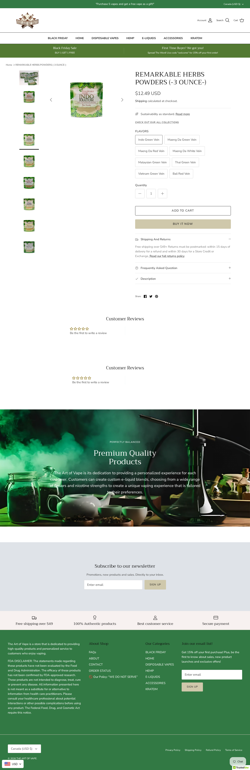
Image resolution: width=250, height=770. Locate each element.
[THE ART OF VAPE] (27, 20)
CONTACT (96, 664)
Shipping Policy (193, 750)
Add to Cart (183, 211)
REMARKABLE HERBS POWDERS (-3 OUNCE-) (40, 64)
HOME (80, 38)
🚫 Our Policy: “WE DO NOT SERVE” (113, 677)
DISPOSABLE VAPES (105, 38)
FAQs (92, 652)
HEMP (130, 38)
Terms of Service (233, 750)
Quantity (141, 185)
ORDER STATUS (100, 671)
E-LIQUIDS (149, 38)
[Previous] (51, 100)
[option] (87, 100)
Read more (183, 114)
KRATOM (196, 38)
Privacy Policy (172, 750)
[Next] (122, 100)
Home (9, 64)
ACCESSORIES (173, 38)
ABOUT (94, 658)
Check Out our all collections (157, 122)
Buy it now (183, 224)
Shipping (141, 101)
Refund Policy (213, 750)
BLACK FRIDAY (58, 38)
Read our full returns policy (167, 256)
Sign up (155, 584)
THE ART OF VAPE (26, 758)
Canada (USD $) (232, 4)
